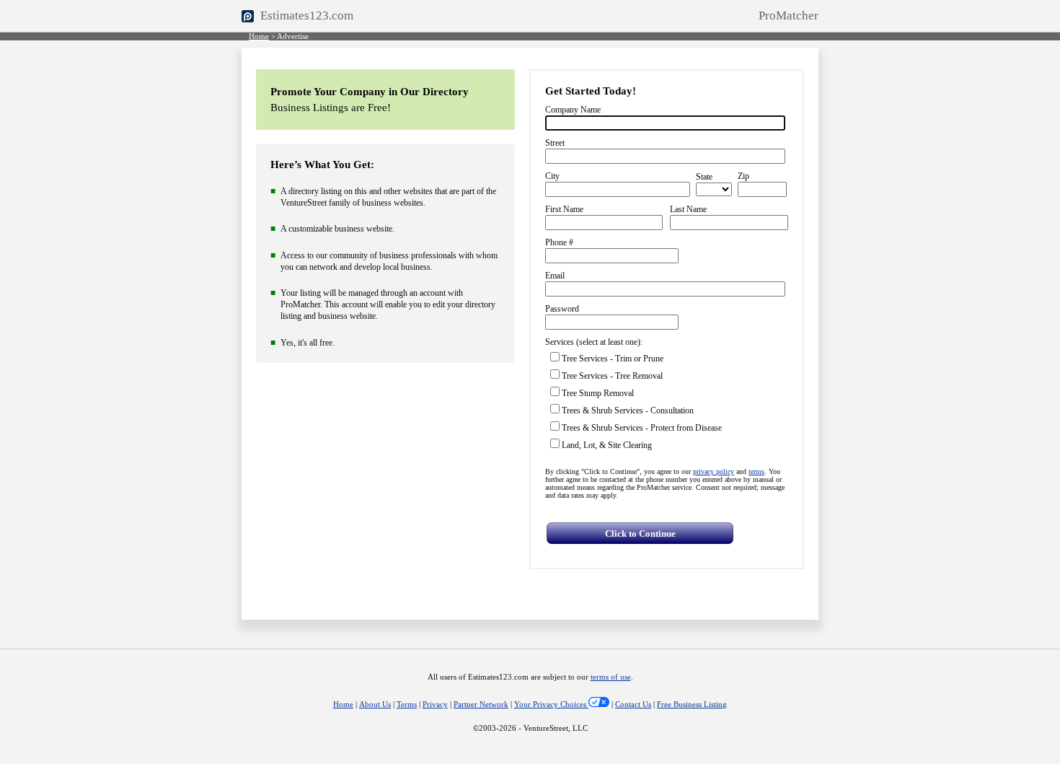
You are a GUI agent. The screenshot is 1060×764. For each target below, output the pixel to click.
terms (756, 471)
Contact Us (633, 704)
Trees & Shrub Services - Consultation (628, 410)
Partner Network (481, 704)
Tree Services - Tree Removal (612, 376)
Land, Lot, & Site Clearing (607, 445)
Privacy (435, 704)
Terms (407, 704)
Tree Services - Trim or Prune (612, 359)
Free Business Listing (692, 704)
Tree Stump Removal (598, 393)
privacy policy (713, 471)
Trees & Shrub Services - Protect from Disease (642, 428)
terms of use (611, 677)
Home (259, 36)
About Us (375, 704)
